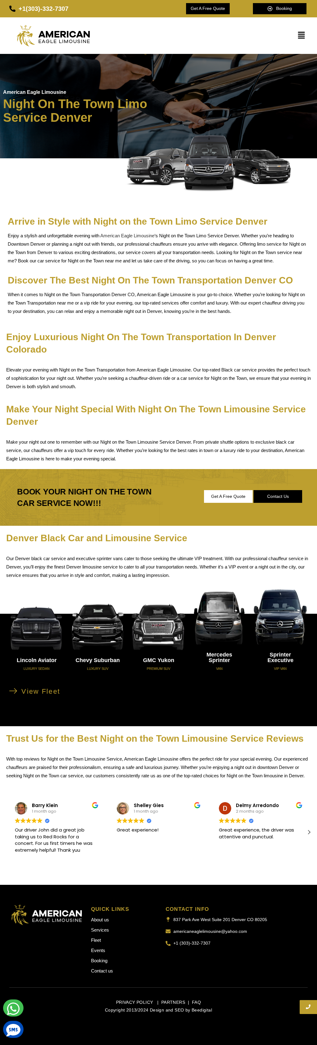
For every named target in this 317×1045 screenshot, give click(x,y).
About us (100, 919)
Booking (99, 960)
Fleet (96, 940)
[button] (301, 35)
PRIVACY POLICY (135, 1002)
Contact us (102, 970)
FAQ (196, 1002)
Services (100, 930)
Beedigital (202, 1010)
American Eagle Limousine (127, 235)
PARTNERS (173, 1002)
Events (98, 950)
